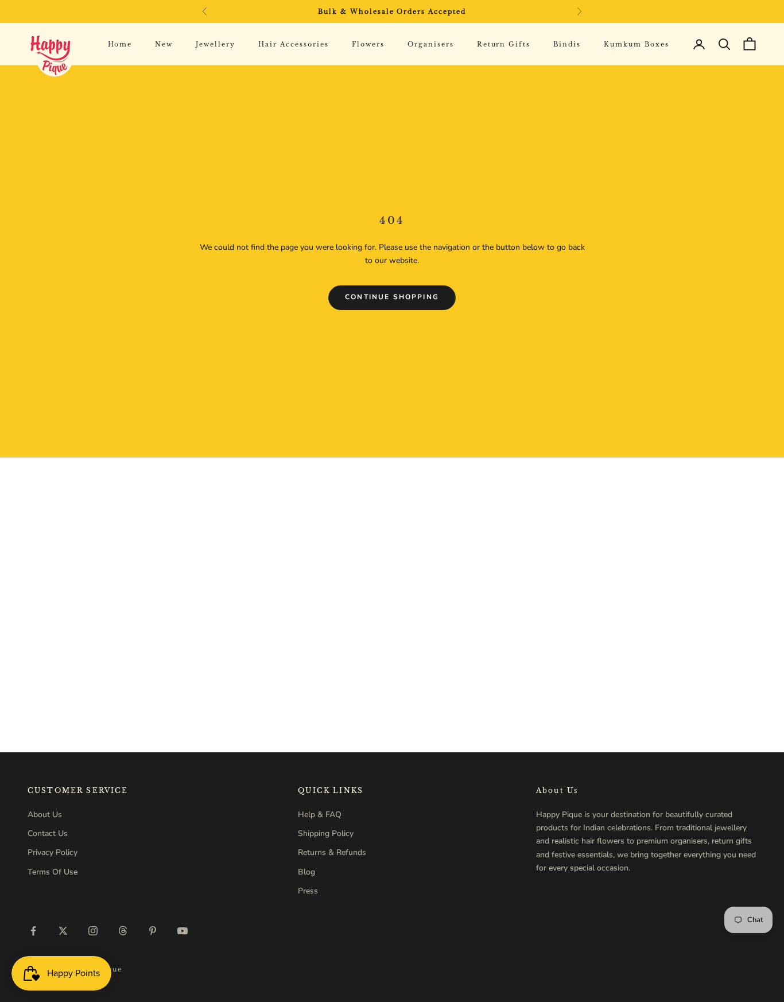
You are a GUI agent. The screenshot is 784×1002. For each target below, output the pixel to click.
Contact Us (48, 833)
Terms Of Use (52, 871)
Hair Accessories (293, 44)
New (164, 44)
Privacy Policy (52, 852)
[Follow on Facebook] (33, 931)
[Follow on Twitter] (63, 931)
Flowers (368, 44)
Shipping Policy (326, 833)
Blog (306, 871)
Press (308, 890)
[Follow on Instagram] (93, 931)
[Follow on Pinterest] (152, 931)
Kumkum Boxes (636, 44)
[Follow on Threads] (123, 931)
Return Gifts (504, 44)
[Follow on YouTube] (182, 931)
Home (120, 44)
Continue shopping (392, 296)
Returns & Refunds (332, 852)
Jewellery (215, 44)
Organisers (430, 44)
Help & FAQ (319, 814)
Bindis (567, 44)
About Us (45, 814)
